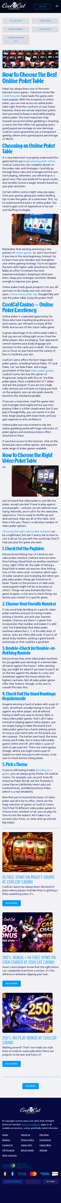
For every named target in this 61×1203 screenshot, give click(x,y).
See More (31, 1086)
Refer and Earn (9, 1155)
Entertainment (16, 29)
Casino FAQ (26, 1145)
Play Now (44, 1135)
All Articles (16, 21)
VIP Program (8, 1150)
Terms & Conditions (30, 1125)
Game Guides (45, 29)
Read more (12, 903)
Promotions (45, 1140)
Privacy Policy (27, 1140)
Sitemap (43, 1150)
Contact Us (7, 1145)
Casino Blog (45, 1145)
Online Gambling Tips (16, 39)
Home (5, 1135)
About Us (25, 1135)
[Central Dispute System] (16, 1165)
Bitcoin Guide (27, 1150)
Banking (6, 1140)
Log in (42, 6)
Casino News (45, 21)
